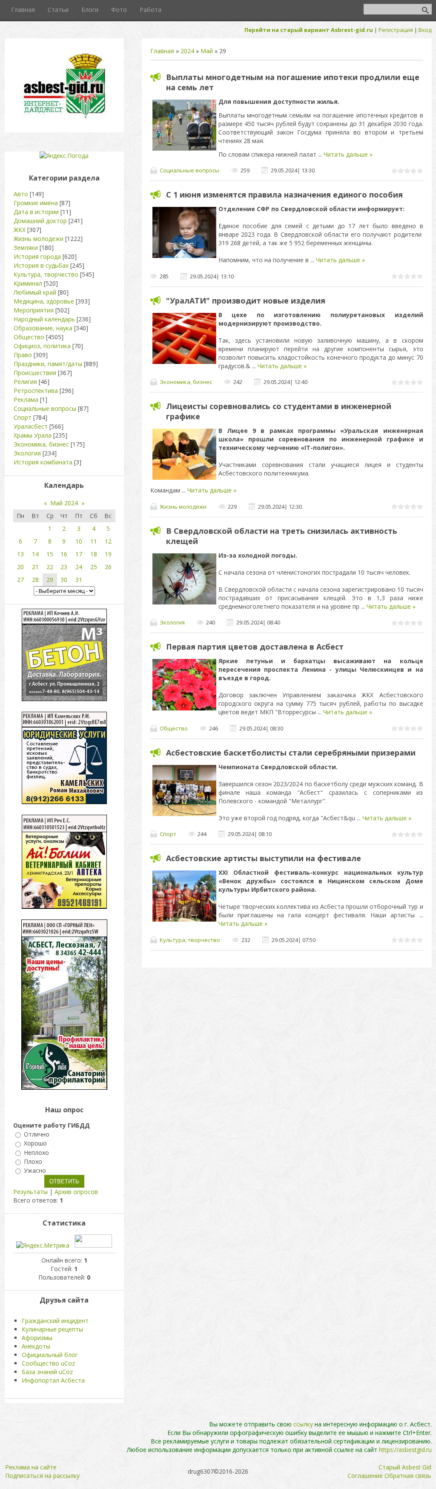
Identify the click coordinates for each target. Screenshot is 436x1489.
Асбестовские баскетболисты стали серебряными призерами (291, 752)
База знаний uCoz (47, 1372)
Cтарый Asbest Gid (405, 1467)
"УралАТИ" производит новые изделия (245, 300)
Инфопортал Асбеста (53, 1380)
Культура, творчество (190, 940)
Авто (21, 194)
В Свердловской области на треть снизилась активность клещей (281, 536)
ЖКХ (20, 230)
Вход (425, 30)
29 (49, 580)
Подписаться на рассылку (42, 1476)
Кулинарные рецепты (52, 1329)
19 (108, 554)
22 (49, 567)
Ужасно (35, 1170)
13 (20, 554)
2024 (187, 51)
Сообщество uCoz (48, 1363)
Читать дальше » (348, 154)
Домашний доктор (40, 221)
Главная (162, 51)
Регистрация (396, 30)
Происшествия (35, 373)
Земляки (26, 247)
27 (20, 580)
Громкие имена (36, 203)
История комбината (43, 462)
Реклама (26, 399)
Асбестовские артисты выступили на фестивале (263, 858)
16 (63, 554)
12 (108, 541)
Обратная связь (407, 1476)
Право (23, 355)
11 (93, 541)
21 (35, 567)
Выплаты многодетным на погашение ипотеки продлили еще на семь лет (292, 82)
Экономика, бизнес (186, 382)
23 (63, 567)
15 (49, 554)
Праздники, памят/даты (48, 364)
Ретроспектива (36, 391)
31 (78, 580)
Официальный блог (50, 1355)
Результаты (30, 1192)
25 (93, 567)
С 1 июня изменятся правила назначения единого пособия (284, 194)
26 (108, 567)
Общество (174, 728)
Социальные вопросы (189, 170)
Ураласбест (31, 426)
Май (207, 51)
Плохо (33, 1161)
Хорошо (35, 1144)
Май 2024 (64, 503)
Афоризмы (37, 1338)
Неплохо (36, 1152)
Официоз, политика (42, 346)
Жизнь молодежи (183, 506)
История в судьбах (41, 265)
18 (93, 554)
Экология (172, 622)
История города (37, 256)
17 (78, 554)
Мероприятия (34, 310)
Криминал (28, 283)
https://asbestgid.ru (405, 1450)
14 (35, 554)
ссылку (303, 1424)
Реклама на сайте (31, 1467)
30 (63, 580)
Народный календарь (44, 319)
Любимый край (35, 292)
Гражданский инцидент (55, 1321)
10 (78, 541)
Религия (25, 382)
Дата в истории (36, 212)
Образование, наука (43, 328)
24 (78, 567)
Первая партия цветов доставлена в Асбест (255, 646)
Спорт (168, 834)
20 (20, 567)
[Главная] (64, 117)
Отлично (36, 1134)
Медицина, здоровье (44, 301)
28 (35, 580)
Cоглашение (365, 1476)
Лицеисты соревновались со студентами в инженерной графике (278, 411)
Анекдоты (36, 1346)
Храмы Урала (33, 435)
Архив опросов (76, 1192)
